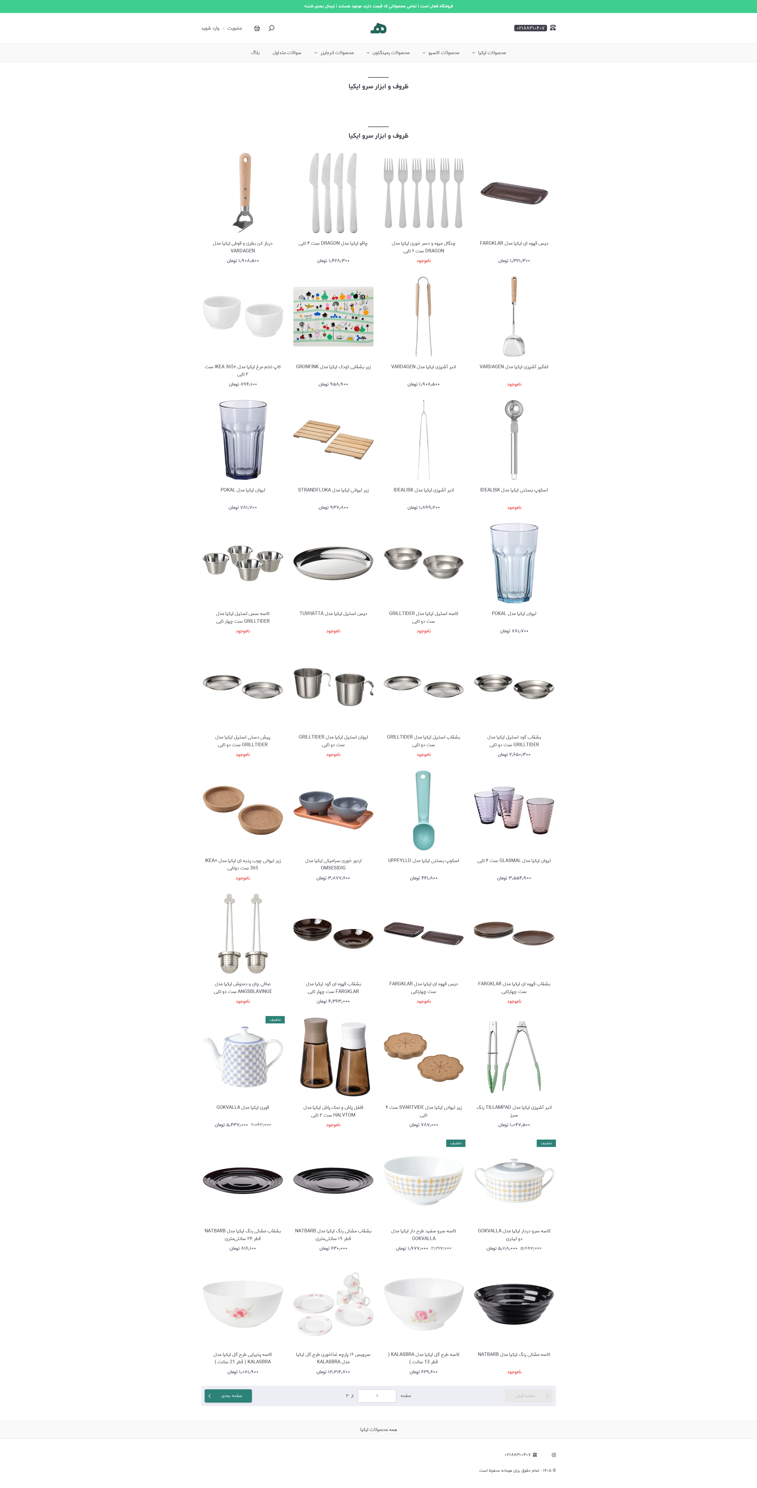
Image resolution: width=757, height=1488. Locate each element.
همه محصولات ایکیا (378, 1430)
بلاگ (255, 53)
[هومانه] (378, 28)
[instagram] (554, 1455)
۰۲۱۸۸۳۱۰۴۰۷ (517, 1455)
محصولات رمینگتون (391, 53)
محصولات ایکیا (492, 53)
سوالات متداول (287, 53)
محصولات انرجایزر (337, 53)
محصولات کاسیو (443, 53)
